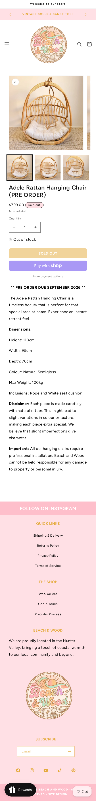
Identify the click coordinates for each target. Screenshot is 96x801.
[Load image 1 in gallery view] (20, 168)
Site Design (58, 794)
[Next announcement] (85, 14)
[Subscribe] (69, 751)
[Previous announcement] (10, 14)
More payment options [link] (48, 276)
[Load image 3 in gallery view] (76, 168)
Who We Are (48, 594)
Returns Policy (48, 546)
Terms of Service (48, 566)
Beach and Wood (53, 789)
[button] (79, 44)
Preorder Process (48, 614)
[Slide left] (13, 169)
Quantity (15, 218)
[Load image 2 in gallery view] (48, 168)
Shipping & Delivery (48, 536)
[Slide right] (83, 169)
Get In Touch (48, 604)
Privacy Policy (48, 556)
